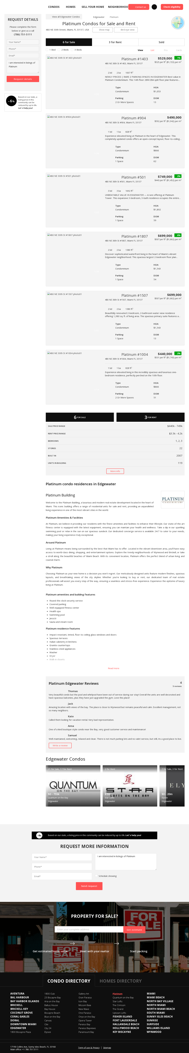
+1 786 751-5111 (30, 1049)
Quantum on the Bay (123, 997)
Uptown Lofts (119, 1012)
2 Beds (65, 49)
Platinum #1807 (135, 236)
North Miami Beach (161, 1009)
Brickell (16, 1005)
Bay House (49, 1008)
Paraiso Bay (84, 1024)
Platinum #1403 (135, 58)
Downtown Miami (23, 1024)
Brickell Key (19, 1009)
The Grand (118, 1008)
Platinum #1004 (135, 354)
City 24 (47, 1028)
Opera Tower (85, 1020)
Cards (179, 50)
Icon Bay (83, 1001)
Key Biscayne (122, 1032)
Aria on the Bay (52, 1001)
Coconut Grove (21, 1012)
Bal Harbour (19, 997)
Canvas (48, 1020)
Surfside (153, 1024)
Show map (104, 29)
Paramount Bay (86, 1031)
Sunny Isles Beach (160, 1016)
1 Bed (52, 49)
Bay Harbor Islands (24, 1001)
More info (115, 471)
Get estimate (134, 929)
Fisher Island (122, 1016)
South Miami (156, 1012)
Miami (151, 993)
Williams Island (158, 1028)
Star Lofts (117, 1001)
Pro (165, 50)
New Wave (84, 1008)
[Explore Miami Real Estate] (11, 7)
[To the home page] (86, 16)
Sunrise (152, 1020)
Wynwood (154, 1032)
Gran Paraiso (85, 997)
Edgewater (99, 16)
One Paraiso (85, 1012)
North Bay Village (160, 1001)
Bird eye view (128, 29)
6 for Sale (69, 42)
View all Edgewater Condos (66, 16)
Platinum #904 (134, 117)
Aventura (17, 993)
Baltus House (51, 1005)
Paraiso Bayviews (87, 1028)
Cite (46, 1024)
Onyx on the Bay (87, 1016)
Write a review (60, 745)
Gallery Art (84, 993)
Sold (161, 42)
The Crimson (119, 1005)
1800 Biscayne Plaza (20, 1031)
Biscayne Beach (52, 1012)
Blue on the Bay (52, 1016)
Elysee (47, 1031)
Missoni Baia (85, 1005)
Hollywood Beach (126, 1028)
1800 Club (49, 993)
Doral (14, 1020)
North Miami (156, 1005)
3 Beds (78, 49)
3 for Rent (115, 42)
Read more (114, 668)
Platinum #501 (134, 177)
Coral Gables (19, 1016)
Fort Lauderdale (125, 1020)
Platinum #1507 (135, 295)
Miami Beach (156, 997)
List (152, 50)
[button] (98, 76)
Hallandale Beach (126, 1024)
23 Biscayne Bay (52, 997)
